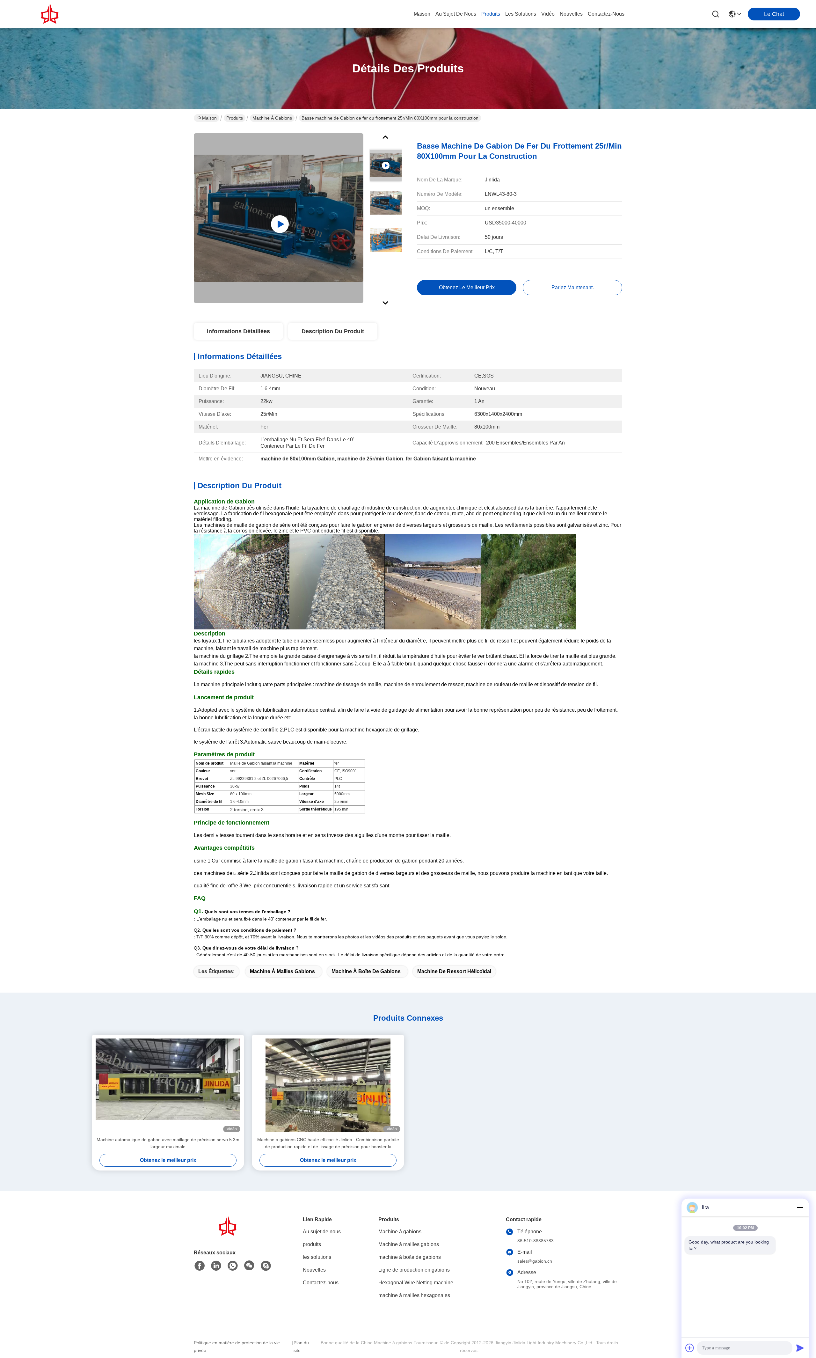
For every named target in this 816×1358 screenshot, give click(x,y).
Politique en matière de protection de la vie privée (237, 1346)
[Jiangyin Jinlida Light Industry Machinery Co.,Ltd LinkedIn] (216, 1266)
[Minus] (800, 1207)
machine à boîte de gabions (366, 971)
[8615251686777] (232, 1266)
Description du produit (333, 331)
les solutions (520, 14)
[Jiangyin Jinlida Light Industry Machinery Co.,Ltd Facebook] (199, 1266)
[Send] (800, 1348)
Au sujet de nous (322, 1231)
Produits (234, 118)
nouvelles (571, 14)
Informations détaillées (238, 331)
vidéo (548, 14)
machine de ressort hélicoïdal (454, 971)
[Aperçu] (229, 1234)
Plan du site (301, 1346)
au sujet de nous (455, 14)
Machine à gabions (272, 118)
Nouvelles (314, 1270)
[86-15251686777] (266, 1266)
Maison (422, 14)
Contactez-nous (321, 1282)
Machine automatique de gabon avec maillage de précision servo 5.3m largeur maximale (168, 1143)
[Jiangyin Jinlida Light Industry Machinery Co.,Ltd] (51, 14)
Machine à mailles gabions (282, 971)
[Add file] (689, 1348)
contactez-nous (606, 14)
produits (490, 14)
